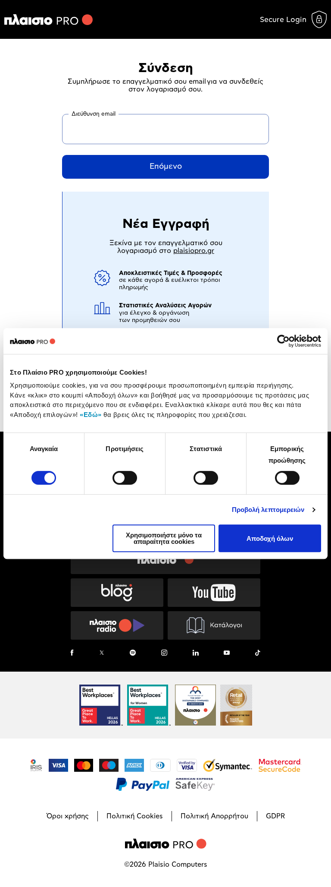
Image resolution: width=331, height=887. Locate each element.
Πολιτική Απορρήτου (214, 816)
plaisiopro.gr (193, 250)
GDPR (275, 816)
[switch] (124, 478)
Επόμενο (166, 166)
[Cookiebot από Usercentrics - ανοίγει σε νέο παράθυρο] (283, 341)
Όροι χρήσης (68, 816)
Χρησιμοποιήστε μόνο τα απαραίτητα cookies (164, 538)
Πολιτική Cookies (134, 816)
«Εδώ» (91, 414)
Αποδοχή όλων (270, 538)
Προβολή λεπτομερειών (268, 509)
